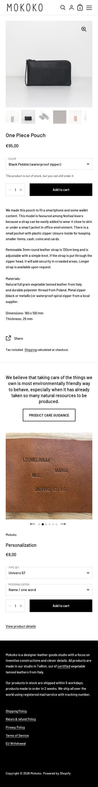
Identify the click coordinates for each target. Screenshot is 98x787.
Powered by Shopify (57, 773)
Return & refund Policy (21, 719)
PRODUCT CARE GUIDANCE (49, 415)
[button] (32, 524)
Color (12, 158)
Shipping (31, 350)
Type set (13, 567)
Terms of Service (17, 735)
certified (63, 666)
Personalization (18, 584)
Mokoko (36, 773)
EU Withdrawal (16, 743)
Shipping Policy (16, 711)
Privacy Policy (15, 727)
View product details (21, 626)
